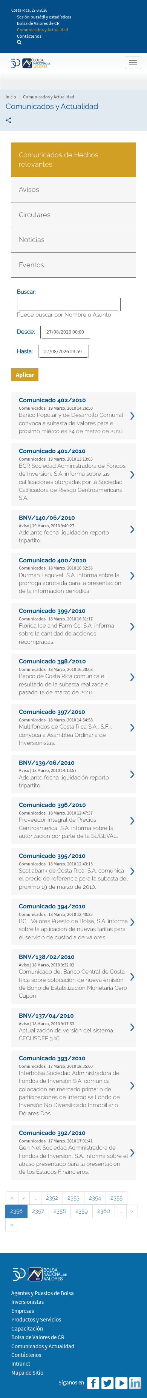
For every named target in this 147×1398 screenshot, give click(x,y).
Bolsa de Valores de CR (38, 23)
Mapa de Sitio (27, 1372)
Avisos (29, 189)
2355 (116, 1197)
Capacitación (27, 1328)
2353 (73, 1197)
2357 (38, 1211)
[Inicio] (30, 63)
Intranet (20, 1363)
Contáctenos (29, 36)
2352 (52, 1197)
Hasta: (25, 351)
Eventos (31, 265)
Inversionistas (27, 1301)
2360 (103, 1211)
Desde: (26, 331)
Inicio (11, 97)
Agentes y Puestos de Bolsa (42, 1293)
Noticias (31, 239)
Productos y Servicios (36, 1319)
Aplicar (25, 374)
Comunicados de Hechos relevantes (58, 159)
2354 (95, 1197)
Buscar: (26, 291)
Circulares (35, 215)
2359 (81, 1211)
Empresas (22, 1310)
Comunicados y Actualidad (42, 29)
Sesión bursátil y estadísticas (44, 17)
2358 (60, 1211)
